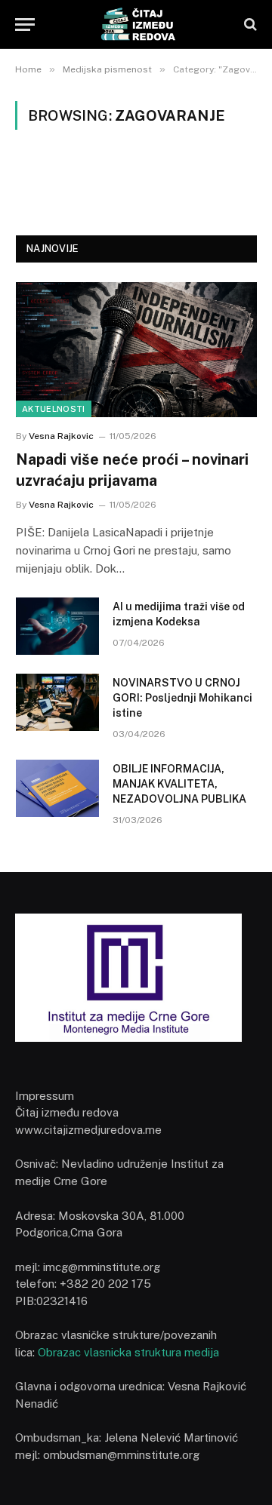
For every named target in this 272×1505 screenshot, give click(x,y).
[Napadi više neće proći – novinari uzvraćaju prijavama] (136, 349)
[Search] (249, 24)
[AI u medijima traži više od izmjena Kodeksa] (57, 626)
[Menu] (25, 24)
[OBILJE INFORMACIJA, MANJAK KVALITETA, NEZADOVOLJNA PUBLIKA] (57, 788)
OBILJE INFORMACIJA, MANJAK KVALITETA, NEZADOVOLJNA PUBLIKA (179, 784)
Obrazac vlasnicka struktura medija (128, 1352)
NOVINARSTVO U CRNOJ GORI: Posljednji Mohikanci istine (182, 698)
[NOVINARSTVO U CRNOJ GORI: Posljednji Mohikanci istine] (57, 702)
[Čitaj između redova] (135, 24)
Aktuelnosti (53, 408)
